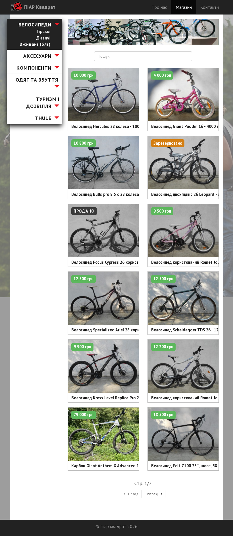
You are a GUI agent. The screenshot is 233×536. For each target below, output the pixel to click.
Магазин (184, 7)
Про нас (159, 7)
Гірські (43, 31)
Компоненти (33, 68)
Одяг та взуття (37, 79)
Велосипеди (34, 24)
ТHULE (43, 118)
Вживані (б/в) (35, 44)
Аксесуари (37, 56)
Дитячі (43, 38)
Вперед (152, 494)
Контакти (209, 7)
